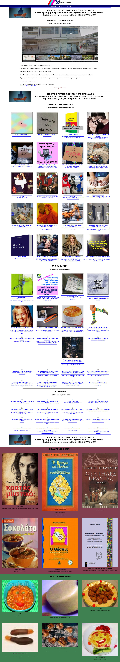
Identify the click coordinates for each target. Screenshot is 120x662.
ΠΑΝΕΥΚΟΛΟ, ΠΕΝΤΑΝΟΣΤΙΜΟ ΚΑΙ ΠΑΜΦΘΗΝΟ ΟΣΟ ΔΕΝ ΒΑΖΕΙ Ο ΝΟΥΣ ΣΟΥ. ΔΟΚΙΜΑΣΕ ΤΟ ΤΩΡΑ (72, 329)
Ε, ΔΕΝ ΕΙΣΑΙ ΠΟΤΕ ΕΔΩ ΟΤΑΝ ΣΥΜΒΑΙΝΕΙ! (98, 410)
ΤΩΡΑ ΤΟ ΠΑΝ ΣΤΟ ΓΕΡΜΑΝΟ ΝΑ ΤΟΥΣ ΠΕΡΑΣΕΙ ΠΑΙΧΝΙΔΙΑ (98, 431)
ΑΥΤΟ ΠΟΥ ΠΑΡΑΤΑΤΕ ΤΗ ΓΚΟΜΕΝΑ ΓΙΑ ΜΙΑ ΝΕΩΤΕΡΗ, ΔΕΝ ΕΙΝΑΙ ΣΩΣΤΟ (98, 136)
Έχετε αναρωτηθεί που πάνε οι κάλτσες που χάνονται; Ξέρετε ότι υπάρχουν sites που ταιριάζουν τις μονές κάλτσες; (98, 329)
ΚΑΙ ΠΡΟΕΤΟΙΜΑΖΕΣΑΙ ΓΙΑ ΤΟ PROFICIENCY (22, 165)
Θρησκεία (60, 6)
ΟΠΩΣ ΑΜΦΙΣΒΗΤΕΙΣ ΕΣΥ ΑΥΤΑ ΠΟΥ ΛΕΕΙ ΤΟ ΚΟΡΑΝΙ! (47, 411)
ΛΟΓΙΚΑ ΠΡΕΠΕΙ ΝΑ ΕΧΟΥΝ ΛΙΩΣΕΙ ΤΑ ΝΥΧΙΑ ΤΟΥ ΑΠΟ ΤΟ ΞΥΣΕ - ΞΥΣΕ (22, 411)
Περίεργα (69, 6)
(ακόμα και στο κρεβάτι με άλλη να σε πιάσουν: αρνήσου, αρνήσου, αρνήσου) (47, 431)
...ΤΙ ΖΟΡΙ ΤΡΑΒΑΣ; (47, 135)
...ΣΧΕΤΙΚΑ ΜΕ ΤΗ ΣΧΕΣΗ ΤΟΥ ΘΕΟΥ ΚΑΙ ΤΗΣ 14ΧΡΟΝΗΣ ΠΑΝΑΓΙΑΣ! (72, 411)
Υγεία (65, 6)
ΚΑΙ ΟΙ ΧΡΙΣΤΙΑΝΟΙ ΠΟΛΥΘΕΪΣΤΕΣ (22, 429)
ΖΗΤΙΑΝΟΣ (23, 85)
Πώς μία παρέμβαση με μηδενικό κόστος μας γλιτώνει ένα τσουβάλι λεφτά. (47, 329)
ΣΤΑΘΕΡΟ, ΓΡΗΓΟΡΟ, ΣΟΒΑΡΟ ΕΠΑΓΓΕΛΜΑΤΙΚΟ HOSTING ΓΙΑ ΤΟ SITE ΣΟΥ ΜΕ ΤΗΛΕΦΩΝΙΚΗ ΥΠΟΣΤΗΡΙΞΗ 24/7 (47, 298)
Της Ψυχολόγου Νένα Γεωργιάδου (22, 257)
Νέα (49, 6)
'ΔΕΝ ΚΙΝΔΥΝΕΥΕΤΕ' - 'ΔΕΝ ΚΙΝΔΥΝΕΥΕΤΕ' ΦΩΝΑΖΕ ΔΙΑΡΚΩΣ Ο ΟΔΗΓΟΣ (98, 258)
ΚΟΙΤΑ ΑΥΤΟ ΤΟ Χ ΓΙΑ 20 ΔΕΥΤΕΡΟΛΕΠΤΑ (21, 135)
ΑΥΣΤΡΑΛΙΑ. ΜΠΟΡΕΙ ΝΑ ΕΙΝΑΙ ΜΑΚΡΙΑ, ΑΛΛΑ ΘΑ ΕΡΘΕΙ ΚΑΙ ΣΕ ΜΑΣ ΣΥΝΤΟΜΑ (47, 258)
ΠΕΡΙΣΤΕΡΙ (33, 85)
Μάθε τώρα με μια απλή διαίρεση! (98, 339)
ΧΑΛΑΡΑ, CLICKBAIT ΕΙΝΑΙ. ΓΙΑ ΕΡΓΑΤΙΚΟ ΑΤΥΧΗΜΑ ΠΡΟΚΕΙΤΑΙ (73, 227)
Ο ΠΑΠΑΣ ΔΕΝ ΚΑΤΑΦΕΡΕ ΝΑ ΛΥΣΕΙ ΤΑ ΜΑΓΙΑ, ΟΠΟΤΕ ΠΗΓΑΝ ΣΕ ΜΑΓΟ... (98, 166)
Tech (56, 6)
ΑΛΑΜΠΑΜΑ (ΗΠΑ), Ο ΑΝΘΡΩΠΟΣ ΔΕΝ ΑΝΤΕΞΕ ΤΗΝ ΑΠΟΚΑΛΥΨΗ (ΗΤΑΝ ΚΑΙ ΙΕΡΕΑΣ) (73, 258)
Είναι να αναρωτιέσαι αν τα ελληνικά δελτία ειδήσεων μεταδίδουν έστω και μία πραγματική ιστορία (47, 373)
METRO (28, 85)
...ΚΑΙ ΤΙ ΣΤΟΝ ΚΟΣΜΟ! (73, 429)
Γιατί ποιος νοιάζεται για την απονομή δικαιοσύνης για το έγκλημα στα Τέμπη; (47, 227)
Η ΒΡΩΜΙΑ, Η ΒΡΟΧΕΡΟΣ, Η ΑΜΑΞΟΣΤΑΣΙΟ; (98, 402)
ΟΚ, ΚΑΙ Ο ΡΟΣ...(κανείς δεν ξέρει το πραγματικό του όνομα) (47, 421)
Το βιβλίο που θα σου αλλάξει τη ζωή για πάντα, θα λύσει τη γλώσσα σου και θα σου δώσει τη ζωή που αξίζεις (22, 384)
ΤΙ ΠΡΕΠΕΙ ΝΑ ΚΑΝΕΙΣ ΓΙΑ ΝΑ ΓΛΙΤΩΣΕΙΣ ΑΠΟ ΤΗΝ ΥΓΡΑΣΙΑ (98, 298)
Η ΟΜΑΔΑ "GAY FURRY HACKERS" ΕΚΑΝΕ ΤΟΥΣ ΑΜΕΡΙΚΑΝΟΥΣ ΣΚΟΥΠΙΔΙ (73, 197)
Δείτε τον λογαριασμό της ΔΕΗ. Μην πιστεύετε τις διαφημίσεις (72, 297)
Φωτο (52, 6)
